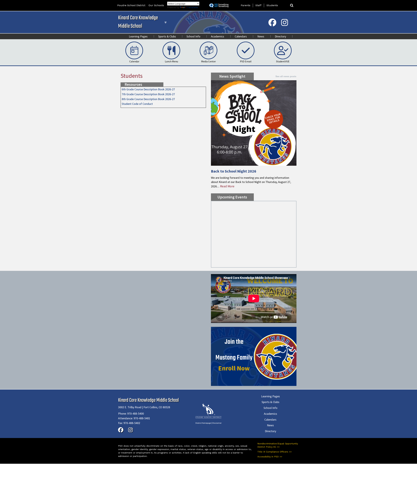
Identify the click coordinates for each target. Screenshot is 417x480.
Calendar (134, 61)
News (260, 36)
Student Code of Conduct (137, 104)
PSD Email (246, 61)
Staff (258, 5)
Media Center (208, 61)
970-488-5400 (135, 413)
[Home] (208, 410)
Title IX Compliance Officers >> (274, 451)
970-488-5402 (131, 423)
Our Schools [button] (156, 5)
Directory (280, 36)
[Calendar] (134, 50)
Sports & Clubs (167, 36)
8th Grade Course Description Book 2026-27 (148, 99)
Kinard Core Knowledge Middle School (138, 22)
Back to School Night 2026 (233, 171)
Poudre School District (131, 5)
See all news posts (285, 76)
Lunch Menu (171, 61)
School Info (193, 36)
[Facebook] (272, 24)
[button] (291, 5)
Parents (245, 5)
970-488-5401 (142, 418)
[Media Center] (208, 50)
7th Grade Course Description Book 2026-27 (148, 94)
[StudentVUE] (283, 50)
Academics (217, 36)
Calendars (241, 36)
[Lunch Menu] (171, 50)
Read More (227, 186)
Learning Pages (138, 36)
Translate (192, 7)
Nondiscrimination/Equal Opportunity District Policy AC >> (277, 445)
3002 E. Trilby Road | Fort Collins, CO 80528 (144, 407)
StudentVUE (282, 61)
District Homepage (203, 423)
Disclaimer (217, 423)
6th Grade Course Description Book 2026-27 (148, 89)
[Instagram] (284, 24)
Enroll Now (234, 368)
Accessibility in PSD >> (269, 456)
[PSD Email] (246, 50)
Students (272, 5)
